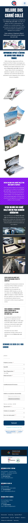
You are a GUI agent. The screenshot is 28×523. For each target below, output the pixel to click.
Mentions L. (23, 517)
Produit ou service (8, 362)
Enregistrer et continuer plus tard (14, 427)
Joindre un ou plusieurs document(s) (12, 393)
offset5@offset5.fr (8, 478)
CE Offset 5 (17, 517)
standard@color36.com (9, 491)
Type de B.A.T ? (8, 406)
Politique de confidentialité (6, 520)
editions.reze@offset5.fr (9, 506)
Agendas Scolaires (5, 517)
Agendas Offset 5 (18, 514)
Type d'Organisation (9, 371)
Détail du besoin (8, 375)
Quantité (6, 367)
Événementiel (4, 514)
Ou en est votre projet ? (10, 415)
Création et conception (10, 411)
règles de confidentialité (10, 431)
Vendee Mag (10, 514)
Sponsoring (16, 520)
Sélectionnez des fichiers (14, 399)
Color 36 (12, 517)
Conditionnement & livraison (10, 384)
